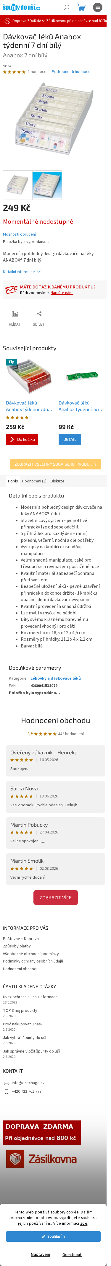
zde (84, 1223)
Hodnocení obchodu (55, 720)
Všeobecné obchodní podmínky (31, 954)
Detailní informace (19, 272)
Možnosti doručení (19, 234)
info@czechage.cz (28, 1083)
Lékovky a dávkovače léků (55, 678)
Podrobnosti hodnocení (73, 72)
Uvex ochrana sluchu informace (30, 997)
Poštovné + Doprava (21, 939)
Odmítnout (72, 1254)
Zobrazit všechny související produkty (55, 463)
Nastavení (40, 1255)
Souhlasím (56, 1236)
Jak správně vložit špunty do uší (31, 1051)
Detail (69, 439)
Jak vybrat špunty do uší (24, 1038)
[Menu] (98, 7)
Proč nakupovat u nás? (23, 1024)
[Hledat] (67, 7)
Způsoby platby (17, 946)
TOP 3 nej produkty (20, 1011)
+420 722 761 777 (26, 1091)
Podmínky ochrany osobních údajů (33, 961)
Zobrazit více (56, 897)
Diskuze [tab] (58, 481)
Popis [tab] (13, 481)
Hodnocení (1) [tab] (34, 481)
